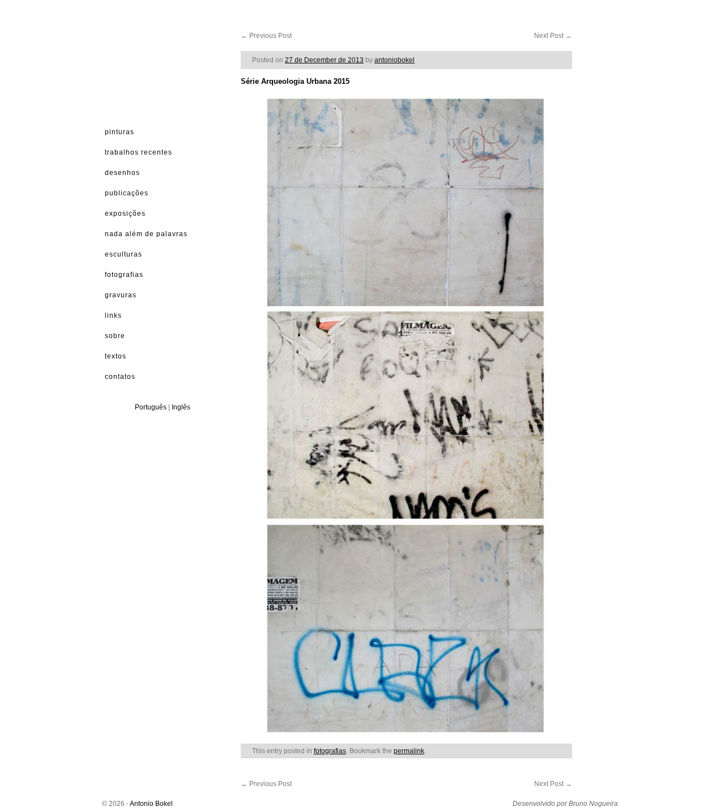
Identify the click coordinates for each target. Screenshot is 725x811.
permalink (409, 751)
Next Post (553, 36)
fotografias (330, 751)
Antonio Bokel (151, 804)
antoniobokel (394, 60)
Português (151, 407)
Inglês (181, 407)
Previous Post (266, 36)
